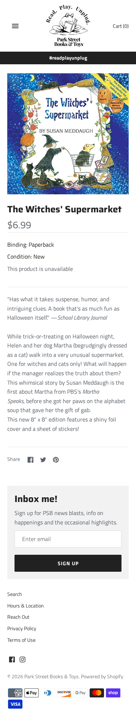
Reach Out (18, 616)
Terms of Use (21, 640)
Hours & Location (25, 605)
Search (14, 594)
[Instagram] (22, 660)
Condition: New (26, 256)
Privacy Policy (21, 628)
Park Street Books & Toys (51, 676)
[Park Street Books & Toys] (68, 26)
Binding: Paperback (30, 244)
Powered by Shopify (102, 676)
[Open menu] (15, 26)
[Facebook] (12, 660)
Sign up (68, 563)
